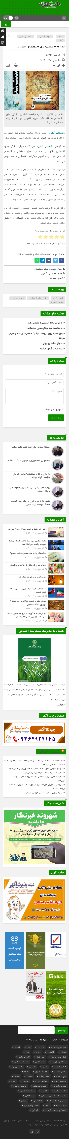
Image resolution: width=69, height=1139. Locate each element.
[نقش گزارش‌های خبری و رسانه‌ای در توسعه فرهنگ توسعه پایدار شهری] (34, 505)
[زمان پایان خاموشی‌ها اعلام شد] (34, 580)
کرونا (47, 1105)
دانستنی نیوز (25, 36)
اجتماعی (41, 1047)
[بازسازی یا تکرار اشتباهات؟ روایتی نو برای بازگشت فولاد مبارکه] (34, 478)
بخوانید (61, 705)
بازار (27, 1052)
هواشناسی (37, 1100)
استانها (17, 1047)
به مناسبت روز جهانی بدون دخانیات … (44, 328)
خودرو (45, 1066)
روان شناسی (61, 1076)
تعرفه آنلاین (45, 36)
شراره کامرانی (57, 302)
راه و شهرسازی (41, 1071)
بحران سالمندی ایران (52, 343)
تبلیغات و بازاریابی (59, 1061)
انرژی (38, 1052)
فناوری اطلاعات (60, 1090)
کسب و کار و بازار (31, 1105)
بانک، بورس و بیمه (58, 1057)
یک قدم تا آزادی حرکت (51, 349)
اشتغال (63, 1052)
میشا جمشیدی (41, 269)
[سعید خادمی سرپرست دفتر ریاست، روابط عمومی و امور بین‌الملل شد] (34, 544)
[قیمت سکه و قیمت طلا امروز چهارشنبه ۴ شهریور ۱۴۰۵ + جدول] (34, 605)
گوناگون (35, 1110)
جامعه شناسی (18, 298)
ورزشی (23, 1100)
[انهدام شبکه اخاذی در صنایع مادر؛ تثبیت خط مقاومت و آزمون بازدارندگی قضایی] (34, 616)
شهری (13, 1081)
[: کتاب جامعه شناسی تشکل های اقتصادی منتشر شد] (7, 65)
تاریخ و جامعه (23, 1057)
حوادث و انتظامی (21, 1061)
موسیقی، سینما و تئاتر (57, 1100)
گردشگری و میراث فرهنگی (55, 1110)
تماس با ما (32, 1040)
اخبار (28, 1047)
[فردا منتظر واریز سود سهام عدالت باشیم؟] (34, 556)
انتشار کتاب (58, 298)
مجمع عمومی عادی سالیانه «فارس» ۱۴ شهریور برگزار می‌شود (35, 768)
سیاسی (25, 1081)
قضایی (44, 1090)
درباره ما (44, 1040)
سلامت (29, 1076)
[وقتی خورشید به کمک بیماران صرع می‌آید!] (34, 532)
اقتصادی (50, 1052)
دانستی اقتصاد (60, 1071)
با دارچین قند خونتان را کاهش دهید (44, 323)
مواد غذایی (29, 1095)
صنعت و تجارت (59, 1086)
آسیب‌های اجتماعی (58, 1047)
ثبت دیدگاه (56, 418)
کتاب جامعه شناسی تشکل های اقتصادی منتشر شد (40, 47)
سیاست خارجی (60, 1081)
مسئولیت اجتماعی (49, 751)
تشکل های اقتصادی (38, 298)
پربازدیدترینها (61, 1105)
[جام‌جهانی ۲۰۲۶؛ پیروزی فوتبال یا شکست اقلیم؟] (34, 465)
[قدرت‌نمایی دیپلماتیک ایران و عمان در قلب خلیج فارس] (34, 592)
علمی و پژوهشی (39, 1086)
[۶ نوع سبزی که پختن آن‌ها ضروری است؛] (34, 568)
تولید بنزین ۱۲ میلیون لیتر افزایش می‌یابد (43, 792)
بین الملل (40, 1057)
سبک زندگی (44, 1076)
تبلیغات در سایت (59, 1040)
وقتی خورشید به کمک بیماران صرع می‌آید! (43, 772)
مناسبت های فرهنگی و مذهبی (53, 1095)
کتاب (60, 40)
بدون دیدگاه (56, 278)
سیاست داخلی (41, 1081)
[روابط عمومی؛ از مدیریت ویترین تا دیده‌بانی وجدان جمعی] (34, 492)
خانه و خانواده (60, 1066)
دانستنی (32, 1066)
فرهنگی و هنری (19, 1086)
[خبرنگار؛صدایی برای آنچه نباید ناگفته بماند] (34, 451)
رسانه (26, 1071)
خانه (60, 36)
